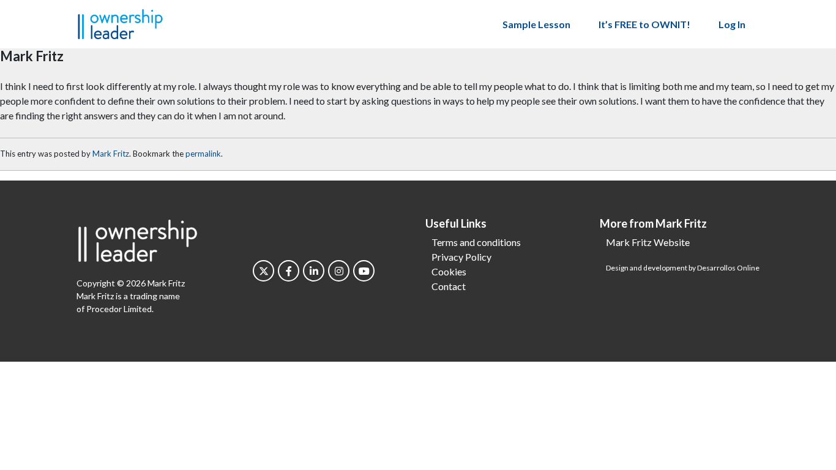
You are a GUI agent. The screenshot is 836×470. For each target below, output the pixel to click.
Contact (448, 286)
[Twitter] (263, 271)
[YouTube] (364, 271)
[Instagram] (338, 271)
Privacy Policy (461, 257)
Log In (731, 24)
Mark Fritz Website (648, 242)
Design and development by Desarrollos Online (682, 267)
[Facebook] (288, 271)
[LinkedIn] (313, 271)
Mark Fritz (110, 154)
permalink (203, 154)
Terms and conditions (476, 242)
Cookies (448, 271)
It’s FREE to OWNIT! (644, 24)
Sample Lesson (536, 24)
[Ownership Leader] (120, 22)
